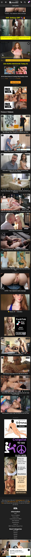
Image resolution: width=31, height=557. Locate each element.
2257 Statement (15, 520)
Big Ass (15, 538)
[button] (15, 27)
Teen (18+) (15, 530)
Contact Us (15, 524)
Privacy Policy (15, 517)
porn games (15, 5)
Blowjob (15, 536)
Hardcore (15, 532)
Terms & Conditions (15, 515)
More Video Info (15, 82)
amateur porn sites (13, 501)
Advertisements (15, 522)
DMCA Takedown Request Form (15, 526)
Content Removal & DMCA (15, 518)
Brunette (15, 534)
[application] (15, 27)
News (15, 513)
